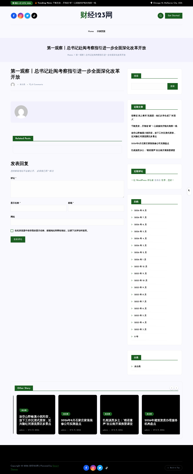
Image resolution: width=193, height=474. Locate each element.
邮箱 (71, 203)
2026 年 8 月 (140, 211)
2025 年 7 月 (140, 302)
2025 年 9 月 (140, 288)
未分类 (137, 367)
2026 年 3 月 (140, 246)
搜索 (136, 76)
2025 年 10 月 (140, 281)
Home (91, 31)
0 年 (136, 337)
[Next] (176, 388)
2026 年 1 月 (140, 260)
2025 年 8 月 (140, 295)
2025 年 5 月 (140, 316)
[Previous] (172, 388)
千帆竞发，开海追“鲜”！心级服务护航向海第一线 (154, 126)
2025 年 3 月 (140, 330)
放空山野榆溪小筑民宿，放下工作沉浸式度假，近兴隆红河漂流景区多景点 (33, 420)
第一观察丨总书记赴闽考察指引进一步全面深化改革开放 (101, 55)
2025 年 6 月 (140, 309)
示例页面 (101, 31)
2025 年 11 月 (140, 274)
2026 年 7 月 (140, 218)
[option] (34, 414)
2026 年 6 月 (140, 225)
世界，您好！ (167, 180)
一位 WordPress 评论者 (142, 180)
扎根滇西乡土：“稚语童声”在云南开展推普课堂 (153, 150)
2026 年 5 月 (140, 232)
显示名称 (15, 203)
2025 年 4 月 (140, 323)
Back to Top (175, 468)
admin (20, 430)
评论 (13, 178)
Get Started (173, 16)
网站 (13, 217)
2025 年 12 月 (140, 267)
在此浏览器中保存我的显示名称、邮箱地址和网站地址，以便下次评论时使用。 (52, 231)
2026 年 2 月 (140, 253)
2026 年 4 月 (140, 239)
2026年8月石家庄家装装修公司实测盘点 (150, 144)
